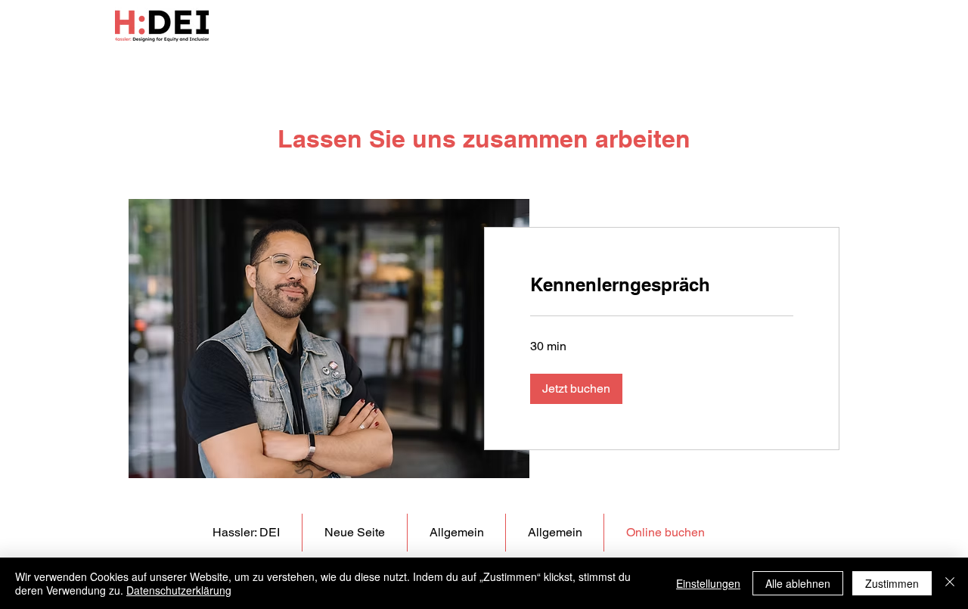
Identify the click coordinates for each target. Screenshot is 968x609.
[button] (576, 389)
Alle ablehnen (797, 583)
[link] (661, 285)
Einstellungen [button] (708, 583)
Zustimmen (892, 583)
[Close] (950, 583)
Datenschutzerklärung (178, 590)
